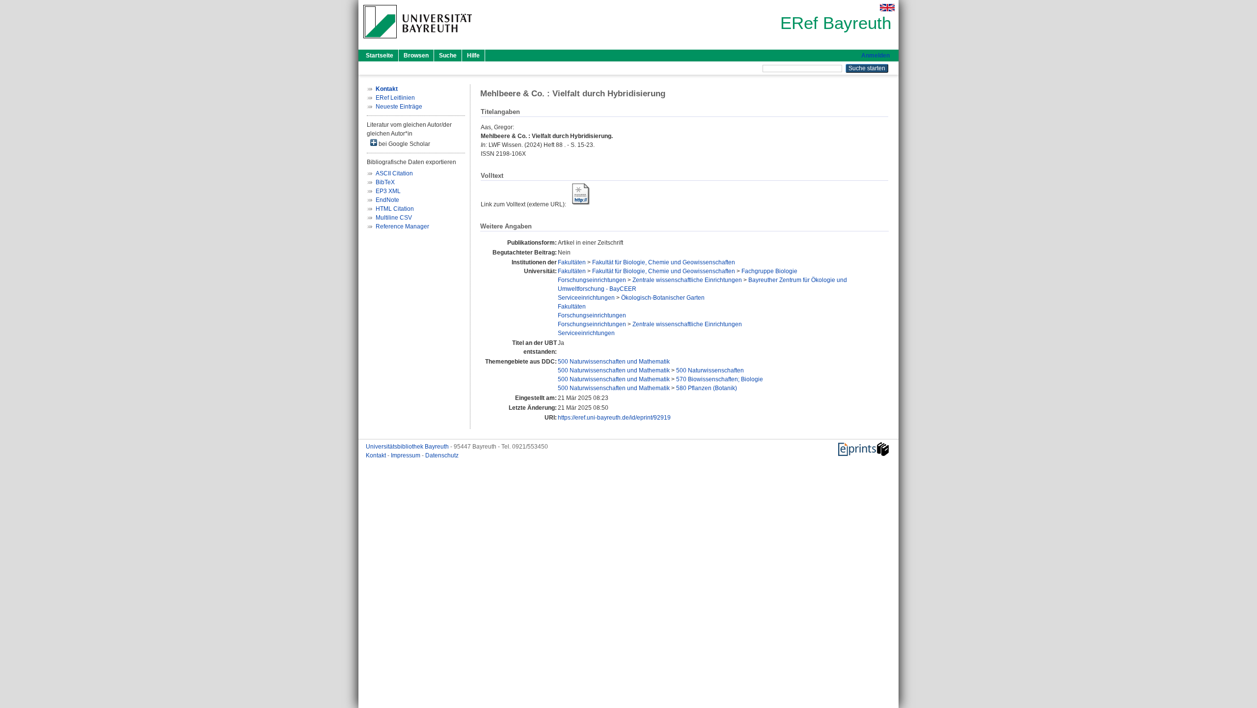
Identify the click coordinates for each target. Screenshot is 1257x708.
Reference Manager (402, 226)
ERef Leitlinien (395, 97)
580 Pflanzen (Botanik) (706, 388)
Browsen (416, 55)
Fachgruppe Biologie (769, 271)
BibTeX (385, 182)
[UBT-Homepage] (417, 41)
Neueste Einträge (399, 106)
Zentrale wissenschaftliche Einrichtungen (687, 280)
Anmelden (875, 55)
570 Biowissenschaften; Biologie (719, 379)
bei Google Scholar (403, 144)
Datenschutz (442, 455)
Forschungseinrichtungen (592, 280)
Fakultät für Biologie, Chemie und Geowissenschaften (663, 262)
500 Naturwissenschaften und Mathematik (614, 361)
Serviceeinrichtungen (586, 297)
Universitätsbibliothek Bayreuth (408, 446)
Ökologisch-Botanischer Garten (663, 297)
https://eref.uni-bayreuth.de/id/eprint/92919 (614, 417)
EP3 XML (388, 191)
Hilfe (473, 55)
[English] (887, 7)
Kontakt (376, 455)
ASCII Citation (394, 173)
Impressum (406, 455)
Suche (448, 55)
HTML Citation (395, 208)
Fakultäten (572, 262)
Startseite (379, 55)
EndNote (387, 200)
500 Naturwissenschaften (710, 370)
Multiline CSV (394, 217)
